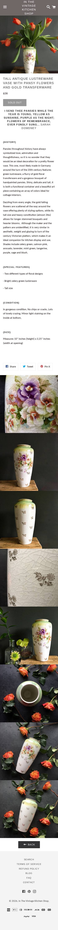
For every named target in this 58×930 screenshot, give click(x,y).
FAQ (28, 878)
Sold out (15, 102)
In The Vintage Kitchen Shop (29, 7)
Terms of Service (29, 864)
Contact (29, 882)
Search (29, 859)
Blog (29, 873)
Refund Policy (29, 869)
